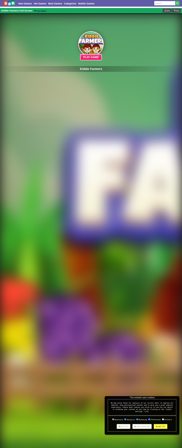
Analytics (131, 420)
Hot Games (40, 3)
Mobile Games (86, 3)
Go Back (41, 11)
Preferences (156, 420)
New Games (25, 3)
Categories (70, 3)
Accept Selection (142, 426)
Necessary (119, 420)
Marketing (143, 420)
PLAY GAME (91, 57)
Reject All (123, 426)
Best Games (55, 3)
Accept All (160, 426)
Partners (168, 420)
